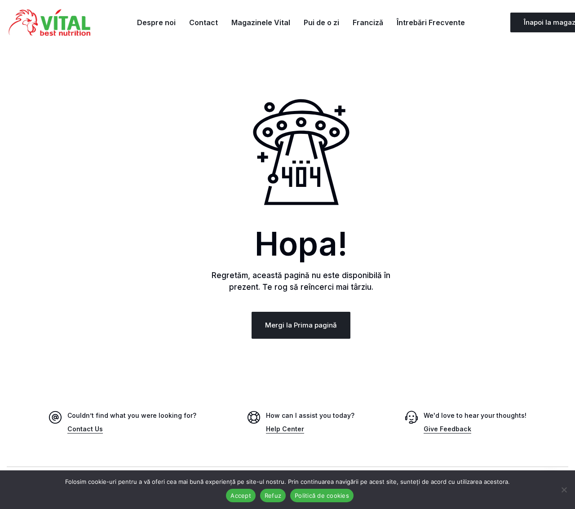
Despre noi (156, 22)
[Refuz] (563, 489)
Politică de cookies (322, 495)
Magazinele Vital (260, 22)
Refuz (273, 495)
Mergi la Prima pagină (301, 325)
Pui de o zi (321, 22)
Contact (203, 22)
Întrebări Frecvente (431, 22)
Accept (240, 495)
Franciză (368, 22)
